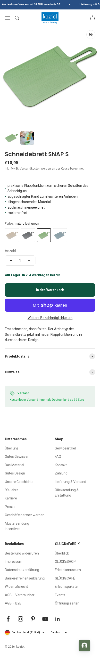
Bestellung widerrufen (22, 553)
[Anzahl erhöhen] (29, 260)
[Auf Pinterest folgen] (33, 619)
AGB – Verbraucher (19, 595)
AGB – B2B (13, 603)
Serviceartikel (65, 448)
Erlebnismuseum (68, 570)
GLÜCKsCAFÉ (65, 578)
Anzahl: (11, 251)
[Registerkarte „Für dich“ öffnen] (84, 645)
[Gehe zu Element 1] (11, 138)
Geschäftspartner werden (24, 515)
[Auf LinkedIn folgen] (57, 619)
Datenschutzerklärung (22, 570)
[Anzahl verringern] (11, 260)
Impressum (13, 561)
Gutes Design (15, 473)
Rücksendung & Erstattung (67, 492)
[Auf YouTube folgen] (45, 619)
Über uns (11, 448)
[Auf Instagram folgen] (20, 619)
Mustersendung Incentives (17, 526)
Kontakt (61, 465)
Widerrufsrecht (16, 586)
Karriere (11, 498)
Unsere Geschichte (19, 482)
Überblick (62, 553)
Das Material (14, 465)
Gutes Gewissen (17, 456)
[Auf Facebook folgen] (8, 619)
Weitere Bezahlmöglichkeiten (50, 318)
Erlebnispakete (66, 586)
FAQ (58, 456)
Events (60, 595)
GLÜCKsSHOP (65, 561)
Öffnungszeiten (67, 603)
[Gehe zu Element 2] (27, 138)
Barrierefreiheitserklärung (25, 578)
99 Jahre (11, 490)
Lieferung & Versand (70, 482)
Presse (10, 507)
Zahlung (61, 473)
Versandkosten (30, 168)
